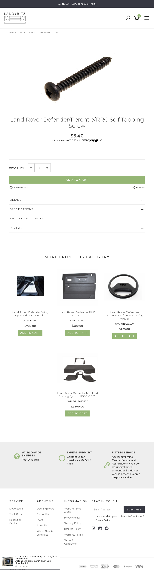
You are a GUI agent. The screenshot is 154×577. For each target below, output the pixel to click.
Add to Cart (77, 180)
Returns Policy (72, 528)
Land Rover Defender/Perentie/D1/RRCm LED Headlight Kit (33, 560)
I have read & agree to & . (119, 518)
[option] (77, 77)
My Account (16, 508)
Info (101, 140)
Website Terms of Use (72, 510)
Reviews (16, 227)
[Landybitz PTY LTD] (16, 18)
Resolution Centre (15, 521)
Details (15, 199)
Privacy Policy (72, 517)
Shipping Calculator (26, 218)
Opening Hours (45, 508)
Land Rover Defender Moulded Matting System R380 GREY (77, 394)
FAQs (40, 519)
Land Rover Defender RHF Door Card (77, 314)
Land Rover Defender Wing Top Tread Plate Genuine (30, 314)
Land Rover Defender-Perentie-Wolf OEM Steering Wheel (124, 315)
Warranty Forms (73, 534)
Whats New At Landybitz (45, 533)
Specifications (21, 209)
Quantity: (16, 168)
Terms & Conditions (70, 542)
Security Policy (72, 523)
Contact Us (43, 514)
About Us (42, 525)
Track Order (16, 514)
